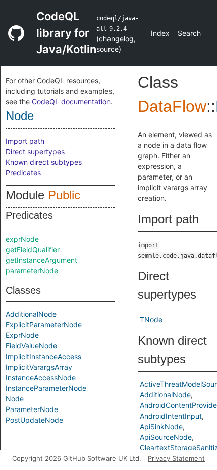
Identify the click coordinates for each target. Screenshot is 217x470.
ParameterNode (32, 409)
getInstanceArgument (41, 260)
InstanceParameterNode (46, 388)
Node (20, 116)
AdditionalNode (31, 314)
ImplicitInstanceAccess (43, 356)
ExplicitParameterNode (44, 324)
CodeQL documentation (71, 101)
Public (64, 195)
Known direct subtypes (44, 162)
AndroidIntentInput (171, 416)
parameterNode (32, 270)
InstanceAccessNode (41, 377)
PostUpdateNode (34, 420)
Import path (25, 141)
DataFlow (172, 106)
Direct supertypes (35, 151)
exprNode (22, 238)
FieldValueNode (31, 345)
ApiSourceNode (166, 437)
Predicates (23, 172)
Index (160, 33)
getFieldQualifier (33, 249)
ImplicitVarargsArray (39, 367)
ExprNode (22, 335)
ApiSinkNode (161, 426)
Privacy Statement (176, 458)
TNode (151, 319)
